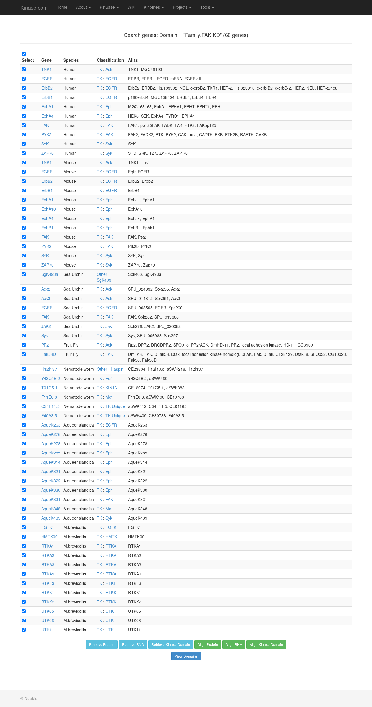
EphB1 (47, 227)
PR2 (45, 345)
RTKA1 (47, 546)
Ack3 (45, 298)
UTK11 (47, 630)
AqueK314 (50, 462)
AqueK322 (50, 481)
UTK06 (47, 620)
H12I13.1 (49, 369)
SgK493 (104, 280)
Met (108, 397)
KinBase (108, 7)
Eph (109, 106)
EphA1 (47, 106)
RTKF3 (47, 583)
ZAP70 (47, 153)
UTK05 (47, 611)
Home (61, 7)
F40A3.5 (49, 415)
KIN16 (111, 387)
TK (99, 69)
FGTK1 (47, 527)
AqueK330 (50, 490)
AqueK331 (50, 499)
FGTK (110, 527)
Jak (108, 326)
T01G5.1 (49, 387)
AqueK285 (50, 453)
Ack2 (45, 289)
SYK (45, 144)
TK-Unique (115, 406)
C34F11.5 (50, 406)
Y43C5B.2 (50, 378)
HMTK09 (49, 536)
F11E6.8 (49, 397)
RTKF (110, 583)
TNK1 (46, 69)
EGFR (47, 78)
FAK (45, 125)
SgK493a (49, 274)
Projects (181, 7)
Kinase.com (34, 7)
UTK (109, 611)
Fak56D (48, 354)
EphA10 (48, 209)
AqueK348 (50, 508)
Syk (108, 144)
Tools (205, 7)
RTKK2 (47, 602)
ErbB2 (47, 88)
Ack (108, 69)
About (82, 7)
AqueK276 (50, 434)
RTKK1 (47, 592)
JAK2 (46, 326)
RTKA (110, 546)
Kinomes (152, 7)
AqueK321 (50, 471)
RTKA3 (47, 564)
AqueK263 (50, 425)
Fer (108, 378)
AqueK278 (50, 443)
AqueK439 (50, 518)
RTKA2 (47, 555)
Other (102, 274)
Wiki (131, 7)
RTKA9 (47, 574)
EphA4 (47, 116)
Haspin (117, 369)
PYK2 (46, 134)
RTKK (110, 592)
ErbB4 (47, 97)
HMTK (111, 536)
